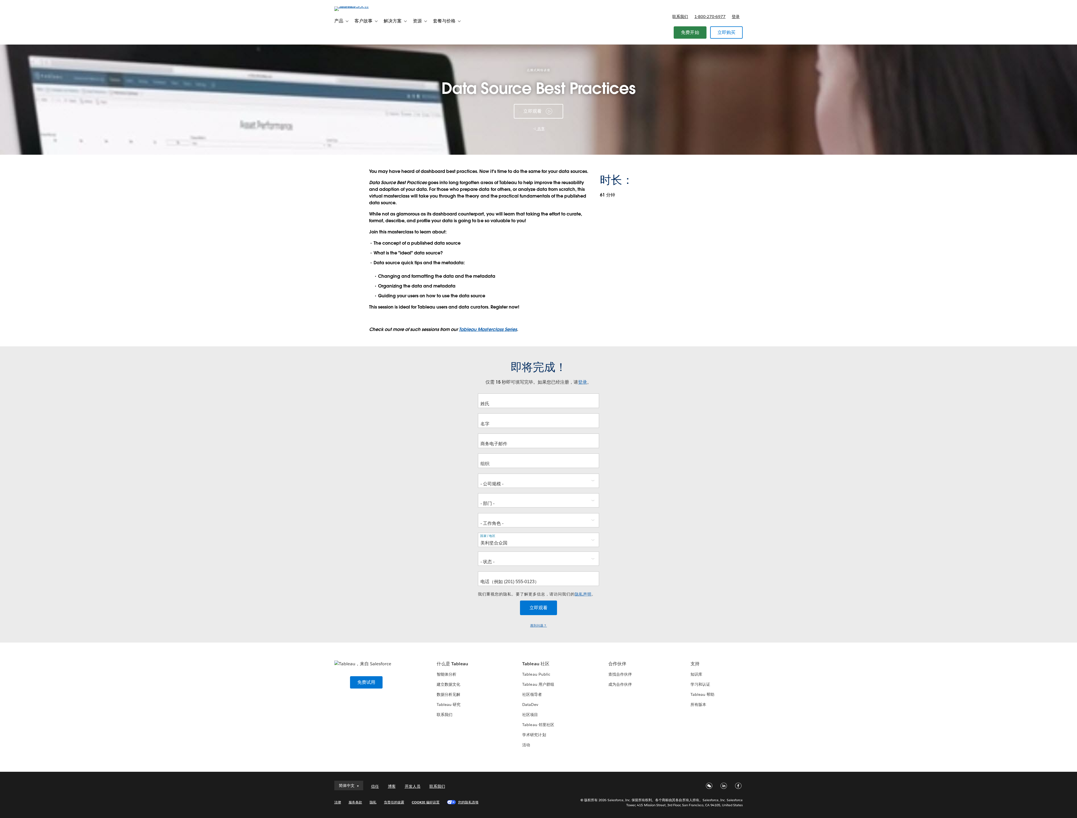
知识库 (696, 674)
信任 (375, 786)
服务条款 (355, 802)
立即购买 (726, 32)
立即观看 (532, 111)
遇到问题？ (538, 626)
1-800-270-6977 (710, 16)
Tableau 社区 (535, 664)
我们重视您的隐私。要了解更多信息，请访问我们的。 (537, 594)
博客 (392, 786)
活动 (526, 744)
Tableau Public (536, 674)
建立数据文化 (448, 684)
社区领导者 (532, 694)
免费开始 (690, 32)
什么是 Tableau (452, 664)
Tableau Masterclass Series (488, 329)
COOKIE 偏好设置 (425, 802)
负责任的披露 (394, 802)
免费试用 (366, 682)
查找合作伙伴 (620, 674)
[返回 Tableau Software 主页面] (358, 6)
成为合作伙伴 (620, 684)
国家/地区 (488, 536)
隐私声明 (583, 594)
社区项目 (530, 714)
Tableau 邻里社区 (538, 724)
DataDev (530, 704)
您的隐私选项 (468, 802)
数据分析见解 (448, 694)
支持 (695, 664)
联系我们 (680, 16)
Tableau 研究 (449, 704)
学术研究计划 (534, 734)
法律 (337, 802)
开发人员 (412, 786)
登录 (736, 16)
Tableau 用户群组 (538, 684)
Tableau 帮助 (702, 694)
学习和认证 (700, 684)
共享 (540, 128)
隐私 (373, 802)
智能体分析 (446, 674)
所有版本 (698, 704)
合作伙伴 (617, 664)
